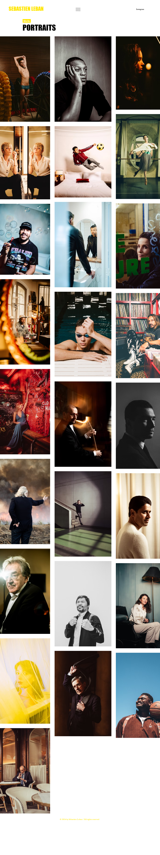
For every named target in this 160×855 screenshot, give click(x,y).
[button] (78, 9)
